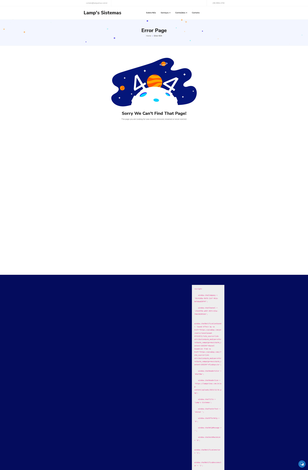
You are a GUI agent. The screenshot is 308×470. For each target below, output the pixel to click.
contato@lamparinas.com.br (96, 3)
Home (148, 35)
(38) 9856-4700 (218, 3)
